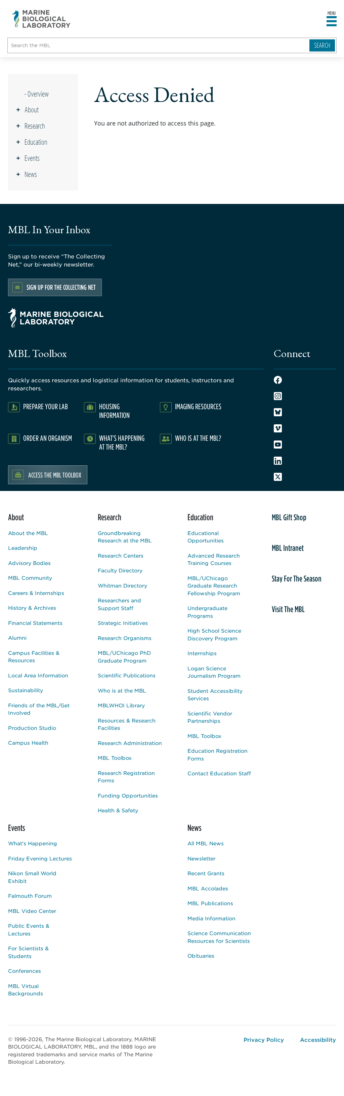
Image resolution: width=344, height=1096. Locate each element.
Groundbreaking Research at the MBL (125, 537)
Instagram (278, 396)
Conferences (24, 970)
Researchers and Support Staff (119, 604)
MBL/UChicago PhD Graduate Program (124, 656)
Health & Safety (118, 810)
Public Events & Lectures (28, 929)
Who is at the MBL (122, 690)
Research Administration (130, 743)
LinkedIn (278, 461)
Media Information (211, 918)
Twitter (278, 477)
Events (32, 158)
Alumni (17, 637)
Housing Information (114, 410)
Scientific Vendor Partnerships (209, 717)
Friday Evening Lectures (40, 858)
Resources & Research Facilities (127, 724)
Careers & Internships (36, 593)
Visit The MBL (288, 609)
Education (36, 142)
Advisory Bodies (29, 563)
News (31, 174)
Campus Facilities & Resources (33, 656)
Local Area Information (38, 675)
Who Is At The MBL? (198, 438)
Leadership (22, 547)
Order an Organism (47, 438)
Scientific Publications (127, 675)
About (32, 110)
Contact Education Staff (219, 773)
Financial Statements (35, 623)
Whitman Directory (122, 585)
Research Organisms (125, 638)
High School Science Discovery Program (214, 634)
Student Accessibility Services (215, 694)
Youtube (278, 444)
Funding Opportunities (128, 795)
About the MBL (28, 533)
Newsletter (201, 858)
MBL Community (30, 577)
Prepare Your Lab (45, 406)
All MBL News (205, 843)
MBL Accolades (207, 888)
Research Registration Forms (126, 777)
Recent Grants (205, 873)
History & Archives (32, 607)
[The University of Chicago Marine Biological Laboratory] (41, 18)
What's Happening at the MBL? (121, 442)
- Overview (36, 94)
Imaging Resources (198, 406)
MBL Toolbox (115, 757)
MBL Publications (210, 903)
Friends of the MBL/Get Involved (39, 709)
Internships (202, 653)
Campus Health (28, 742)
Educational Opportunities (205, 537)
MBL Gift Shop (289, 517)
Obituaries (200, 955)
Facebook (278, 380)
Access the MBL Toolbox (54, 475)
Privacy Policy (264, 1039)
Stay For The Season (296, 578)
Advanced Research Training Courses (213, 559)
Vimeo (278, 428)
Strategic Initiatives (123, 623)
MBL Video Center (32, 911)
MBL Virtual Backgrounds (25, 990)
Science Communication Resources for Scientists (219, 937)
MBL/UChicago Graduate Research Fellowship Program (213, 585)
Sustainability (25, 690)
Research (35, 126)
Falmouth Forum (30, 895)
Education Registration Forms (217, 754)
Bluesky (278, 412)
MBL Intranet (288, 548)
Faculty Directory (120, 570)
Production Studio (32, 727)
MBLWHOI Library (121, 705)
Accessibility (318, 1039)
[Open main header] (332, 21)
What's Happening (32, 843)
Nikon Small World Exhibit (32, 877)
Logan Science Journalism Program (214, 672)
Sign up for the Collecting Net (61, 287)
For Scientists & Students (28, 952)
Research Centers (120, 555)
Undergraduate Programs (207, 612)
